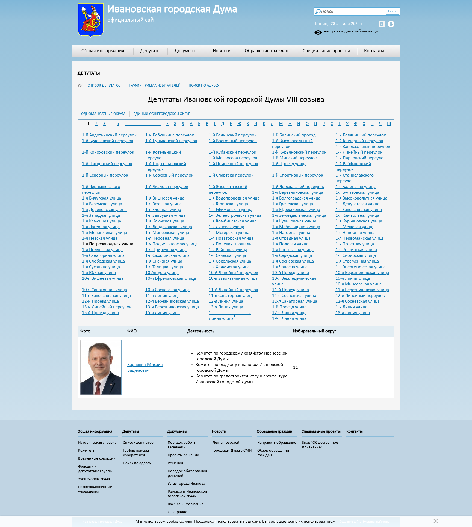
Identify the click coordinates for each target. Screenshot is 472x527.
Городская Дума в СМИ (232, 451)
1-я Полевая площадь (230, 244)
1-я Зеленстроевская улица (235, 215)
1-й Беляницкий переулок (360, 135)
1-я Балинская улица (355, 186)
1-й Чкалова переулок (166, 186)
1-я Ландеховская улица (168, 227)
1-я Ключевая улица (164, 221)
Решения (175, 463)
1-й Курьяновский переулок (299, 152)
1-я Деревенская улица (104, 209)
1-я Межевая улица (354, 227)
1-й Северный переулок (105, 175)
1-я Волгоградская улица (296, 198)
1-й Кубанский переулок (232, 152)
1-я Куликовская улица (294, 221)
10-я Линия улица (352, 278)
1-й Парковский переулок (360, 158)
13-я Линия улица (226, 307)
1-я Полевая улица (290, 244)
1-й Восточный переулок (233, 141)
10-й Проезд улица (290, 272)
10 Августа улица (162, 272)
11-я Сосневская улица (294, 295)
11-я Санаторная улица (231, 295)
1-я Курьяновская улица (358, 221)
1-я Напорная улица (354, 232)
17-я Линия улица (289, 313)
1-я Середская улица (292, 255)
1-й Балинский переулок (232, 135)
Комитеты (86, 451)
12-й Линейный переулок (360, 295)
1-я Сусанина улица (101, 267)
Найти (392, 11)
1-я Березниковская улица (297, 192)
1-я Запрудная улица (165, 215)
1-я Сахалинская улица (167, 255)
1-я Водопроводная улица (234, 198)
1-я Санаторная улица (103, 255)
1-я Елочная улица (163, 209)
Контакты (374, 50)
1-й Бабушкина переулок (169, 135)
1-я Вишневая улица (164, 198)
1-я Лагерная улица (101, 227)
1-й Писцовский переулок (107, 164)
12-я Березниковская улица (172, 301)
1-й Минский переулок (294, 158)
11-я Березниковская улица (362, 290)
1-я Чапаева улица (290, 267)
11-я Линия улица (162, 295)
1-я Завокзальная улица (358, 209)
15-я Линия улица (162, 313)
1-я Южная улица (99, 272)
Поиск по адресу (204, 86)
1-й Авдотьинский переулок (109, 135)
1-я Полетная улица (354, 244)
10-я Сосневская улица (167, 290)
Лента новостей (226, 443)
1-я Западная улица (101, 215)
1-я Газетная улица (163, 204)
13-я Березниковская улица (172, 307)
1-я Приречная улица (166, 250)
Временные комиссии (97, 459)
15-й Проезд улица (100, 313)
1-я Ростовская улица (293, 250)
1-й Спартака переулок (231, 175)
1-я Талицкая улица (164, 267)
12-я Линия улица (226, 301)
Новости (222, 50)
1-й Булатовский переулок (107, 141)
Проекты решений (183, 455)
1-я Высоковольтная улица (361, 198)
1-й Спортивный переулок (297, 175)
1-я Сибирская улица (355, 255)
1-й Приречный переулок (233, 164)
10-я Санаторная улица (104, 290)
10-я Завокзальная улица (233, 278)
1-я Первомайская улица (359, 238)
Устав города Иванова (186, 484)
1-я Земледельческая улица (299, 215)
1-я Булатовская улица (357, 192)
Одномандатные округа (103, 114)
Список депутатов (104, 86)
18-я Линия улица (352, 313)
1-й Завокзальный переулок (362, 146)
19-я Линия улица (289, 318)
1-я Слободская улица (103, 261)
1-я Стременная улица (357, 261)
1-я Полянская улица (102, 250)
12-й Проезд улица (100, 301)
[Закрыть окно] (435, 521)
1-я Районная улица (228, 250)
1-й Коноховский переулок (108, 152)
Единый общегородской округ (162, 114)
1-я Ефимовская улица (230, 209)
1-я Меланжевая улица (104, 232)
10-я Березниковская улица (362, 272)
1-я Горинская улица (228, 204)
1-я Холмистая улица (229, 267)
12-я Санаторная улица (294, 301)
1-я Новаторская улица (231, 238)
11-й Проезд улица (290, 290)
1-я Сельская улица (227, 255)
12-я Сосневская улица (357, 301)
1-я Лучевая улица (226, 227)
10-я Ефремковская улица (170, 278)
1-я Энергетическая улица (360, 267)
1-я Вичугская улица (101, 198)
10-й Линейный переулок (233, 272)
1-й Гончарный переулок (359, 141)
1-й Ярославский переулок (298, 186)
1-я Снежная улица (163, 261)
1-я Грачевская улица (292, 204)
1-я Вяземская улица (102, 204)
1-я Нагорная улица (291, 232)
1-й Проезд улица (289, 164)
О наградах (177, 512)
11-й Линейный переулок (233, 290)
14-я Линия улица (351, 307)
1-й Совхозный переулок (169, 175)
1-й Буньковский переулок (171, 141)
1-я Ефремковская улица (296, 209)
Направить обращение (276, 443)
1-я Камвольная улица (357, 215)
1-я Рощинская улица (356, 250)
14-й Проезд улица (289, 307)
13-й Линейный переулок (106, 307)
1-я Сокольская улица (230, 261)
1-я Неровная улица (164, 238)
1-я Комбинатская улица (232, 221)
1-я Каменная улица (101, 221)
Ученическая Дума (94, 479)
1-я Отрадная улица (291, 238)
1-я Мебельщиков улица (296, 227)
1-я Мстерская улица (229, 232)
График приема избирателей (155, 86)
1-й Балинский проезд (293, 135)
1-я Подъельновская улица (171, 244)
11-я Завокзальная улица (106, 295)
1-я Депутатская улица (357, 204)
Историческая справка (97, 443)
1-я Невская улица (99, 238)
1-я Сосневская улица (293, 261)
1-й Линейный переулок (358, 152)
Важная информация (185, 504)
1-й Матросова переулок (233, 158)
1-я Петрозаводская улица (107, 244)
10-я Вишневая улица (102, 278)
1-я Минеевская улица (167, 232)
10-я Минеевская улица (358, 284)
